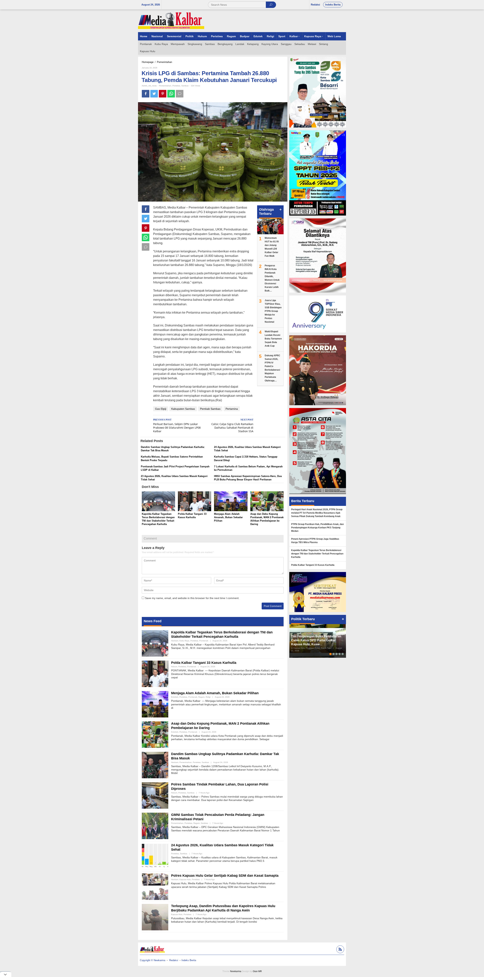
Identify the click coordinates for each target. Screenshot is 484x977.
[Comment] (179, 93)
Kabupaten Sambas (183, 408)
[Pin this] (162, 93)
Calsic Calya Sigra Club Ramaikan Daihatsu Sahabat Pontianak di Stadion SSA (232, 425)
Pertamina (232, 408)
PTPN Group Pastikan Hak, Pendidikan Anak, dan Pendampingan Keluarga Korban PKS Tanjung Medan (317, 527)
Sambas (184, 86)
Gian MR (257, 971)
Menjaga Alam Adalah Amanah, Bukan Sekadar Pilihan (228, 517)
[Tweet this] (154, 93)
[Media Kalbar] (171, 20)
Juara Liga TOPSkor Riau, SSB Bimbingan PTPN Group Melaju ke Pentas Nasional (273, 311)
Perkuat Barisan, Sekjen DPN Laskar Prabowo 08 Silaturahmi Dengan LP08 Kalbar (177, 425)
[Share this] (145, 93)
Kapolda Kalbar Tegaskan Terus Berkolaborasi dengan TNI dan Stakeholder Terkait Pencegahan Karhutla (317, 553)
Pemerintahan (165, 86)
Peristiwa (176, 86)
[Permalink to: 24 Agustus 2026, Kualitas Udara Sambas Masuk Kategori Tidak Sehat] (155, 856)
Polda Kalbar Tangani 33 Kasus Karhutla (203, 663)
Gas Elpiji (160, 408)
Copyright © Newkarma (152, 960)
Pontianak (203, 641)
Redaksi (173, 960)
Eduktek (174, 697)
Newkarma (235, 971)
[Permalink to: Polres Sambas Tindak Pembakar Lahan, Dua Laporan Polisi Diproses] (155, 795)
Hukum (174, 667)
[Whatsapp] (171, 93)
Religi (208, 697)
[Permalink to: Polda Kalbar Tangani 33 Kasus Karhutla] (194, 501)
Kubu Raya (184, 641)
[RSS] (339, 949)
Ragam (201, 697)
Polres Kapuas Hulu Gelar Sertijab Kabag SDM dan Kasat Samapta (224, 875)
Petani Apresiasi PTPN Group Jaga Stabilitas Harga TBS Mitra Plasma (315, 541)
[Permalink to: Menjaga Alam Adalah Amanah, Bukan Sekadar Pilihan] (230, 501)
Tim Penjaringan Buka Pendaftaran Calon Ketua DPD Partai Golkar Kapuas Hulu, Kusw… (316, 640)
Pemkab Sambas (210, 408)
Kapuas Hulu (185, 879)
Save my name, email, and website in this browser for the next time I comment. (192, 598)
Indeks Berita (189, 960)
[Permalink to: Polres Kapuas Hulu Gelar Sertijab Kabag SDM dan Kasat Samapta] (155, 886)
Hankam (174, 641)
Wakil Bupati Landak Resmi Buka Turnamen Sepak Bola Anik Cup (273, 338)
